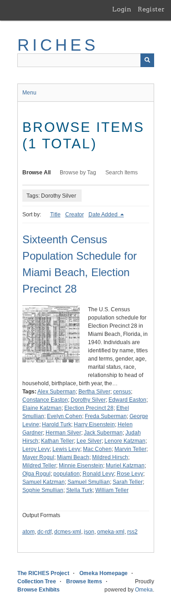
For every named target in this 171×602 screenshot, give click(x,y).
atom (28, 532)
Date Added (103, 214)
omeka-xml (110, 532)
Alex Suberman (56, 391)
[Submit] (147, 60)
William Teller (112, 490)
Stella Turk (79, 490)
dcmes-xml (67, 532)
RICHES (58, 45)
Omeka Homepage (103, 573)
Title (55, 214)
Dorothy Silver (88, 400)
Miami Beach (73, 457)
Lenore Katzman (124, 441)
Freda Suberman (106, 416)
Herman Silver (63, 432)
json (89, 532)
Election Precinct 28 (89, 408)
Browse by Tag (78, 172)
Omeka (144, 589)
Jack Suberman (103, 432)
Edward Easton (127, 400)
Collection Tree (36, 581)
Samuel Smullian (88, 482)
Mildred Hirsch (110, 457)
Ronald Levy (98, 474)
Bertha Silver (94, 391)
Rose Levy (130, 474)
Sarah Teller (128, 482)
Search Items (121, 172)
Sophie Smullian (42, 490)
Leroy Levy (36, 449)
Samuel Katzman (43, 482)
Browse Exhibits (38, 589)
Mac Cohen (97, 449)
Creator (74, 214)
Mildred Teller (39, 465)
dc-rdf (44, 532)
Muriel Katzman (125, 465)
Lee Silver (89, 441)
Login (121, 9)
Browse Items (84, 581)
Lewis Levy (66, 449)
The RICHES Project (43, 573)
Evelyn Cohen (64, 416)
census (122, 391)
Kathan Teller (57, 441)
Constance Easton (45, 400)
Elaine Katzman (42, 408)
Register (151, 9)
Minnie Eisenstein (81, 465)
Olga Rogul (36, 474)
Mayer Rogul (38, 457)
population (66, 474)
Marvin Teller (130, 449)
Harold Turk (56, 424)
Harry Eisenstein (94, 424)
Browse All (36, 172)
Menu (29, 92)
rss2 (132, 532)
